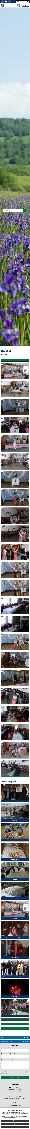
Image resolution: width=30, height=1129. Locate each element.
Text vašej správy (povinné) (8, 1059)
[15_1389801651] (15, 479)
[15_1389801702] (15, 552)
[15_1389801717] (15, 606)
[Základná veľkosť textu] (6, 1)
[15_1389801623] (15, 407)
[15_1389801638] (15, 443)
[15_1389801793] (15, 768)
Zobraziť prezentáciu (15, 360)
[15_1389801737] (15, 624)
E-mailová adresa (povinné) (8, 1054)
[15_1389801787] (15, 750)
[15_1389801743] (15, 642)
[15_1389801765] (15, 696)
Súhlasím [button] (15, 1121)
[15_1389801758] (15, 678)
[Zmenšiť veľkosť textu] (2, 1)
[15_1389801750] (15, 660)
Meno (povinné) (5, 1048)
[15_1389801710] (15, 570)
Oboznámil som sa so (16, 1072)
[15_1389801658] (15, 497)
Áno (25, 1037)
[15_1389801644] (15, 461)
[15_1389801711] (15, 588)
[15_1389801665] (15, 515)
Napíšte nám (25, 1041)
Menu (24, 5)
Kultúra (6, 354)
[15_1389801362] (15, 371)
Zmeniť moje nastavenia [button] (15, 1124)
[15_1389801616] (15, 389)
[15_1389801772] (15, 714)
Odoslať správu (15, 1077)
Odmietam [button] (15, 1127)
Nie (28, 1037)
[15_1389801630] (15, 425)
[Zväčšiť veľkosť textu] (9, 1)
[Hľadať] (24, 210)
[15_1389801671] (15, 533)
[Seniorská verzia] (18, 5)
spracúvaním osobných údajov (16, 1072)
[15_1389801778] (15, 732)
